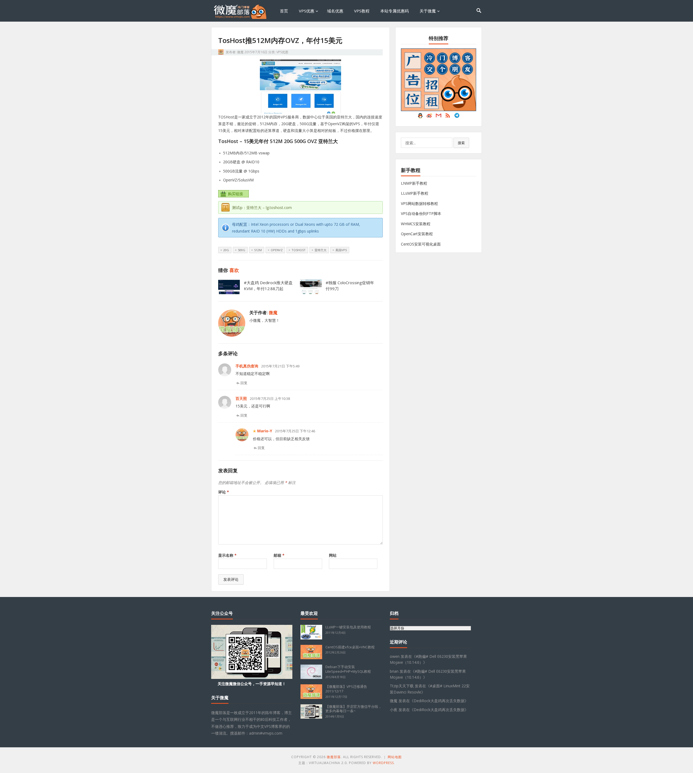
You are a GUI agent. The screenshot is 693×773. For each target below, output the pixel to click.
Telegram (457, 117)
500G (241, 250)
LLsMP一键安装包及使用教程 (348, 627)
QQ (420, 117)
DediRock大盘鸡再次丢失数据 (439, 700)
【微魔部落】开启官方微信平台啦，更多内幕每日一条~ (353, 709)
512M (258, 250)
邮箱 (279, 555)
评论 (223, 492)
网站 (332, 555)
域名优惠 (335, 11)
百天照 (241, 398)
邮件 (438, 117)
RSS (448, 116)
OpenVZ (277, 250)
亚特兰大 (320, 250)
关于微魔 (428, 11)
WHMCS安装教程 (415, 223)
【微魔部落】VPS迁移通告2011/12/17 (346, 689)
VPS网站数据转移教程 (419, 203)
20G (226, 250)
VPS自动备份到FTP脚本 (421, 213)
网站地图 (395, 757)
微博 (429, 117)
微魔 (240, 52)
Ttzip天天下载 (402, 685)
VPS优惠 (306, 11)
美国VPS (341, 250)
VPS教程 (362, 11)
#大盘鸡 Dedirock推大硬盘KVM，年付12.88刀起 (268, 285)
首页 (284, 11)
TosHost (299, 250)
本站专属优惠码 (394, 11)
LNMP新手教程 (414, 183)
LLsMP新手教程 (414, 193)
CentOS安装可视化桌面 (421, 244)
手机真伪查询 (247, 366)
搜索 (461, 142)
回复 (243, 382)
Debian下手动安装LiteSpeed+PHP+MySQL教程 (348, 669)
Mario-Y (264, 430)
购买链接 (235, 193)
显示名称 (227, 555)
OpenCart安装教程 (417, 233)
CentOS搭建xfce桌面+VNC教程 (350, 647)
